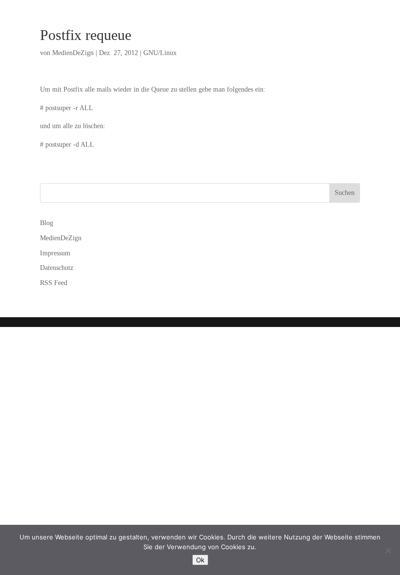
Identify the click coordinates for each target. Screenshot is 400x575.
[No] (388, 550)
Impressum (55, 253)
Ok (200, 560)
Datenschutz (56, 267)
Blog (46, 223)
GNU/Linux (160, 53)
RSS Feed (53, 283)
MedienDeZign (73, 53)
